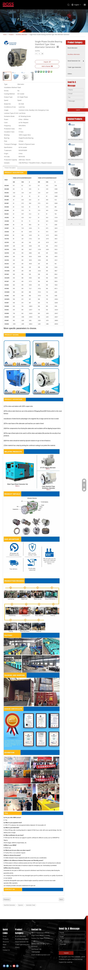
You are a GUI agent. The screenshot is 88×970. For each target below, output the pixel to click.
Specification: (8, 147)
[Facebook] (4, 966)
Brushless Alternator (22, 939)
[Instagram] (17, 966)
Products (6, 939)
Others (17, 947)
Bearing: (6, 138)
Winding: (7, 135)
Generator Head (30, 905)
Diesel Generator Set (21, 942)
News (4, 944)
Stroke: (6, 91)
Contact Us (6, 950)
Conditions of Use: (10, 107)
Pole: (5, 141)
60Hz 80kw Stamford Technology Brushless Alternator (75, 179)
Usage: (6, 110)
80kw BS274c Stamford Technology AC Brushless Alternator (75, 139)
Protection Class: (9, 129)
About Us (6, 942)
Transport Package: (10, 144)
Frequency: (7, 126)
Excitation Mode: (9, 116)
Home (5, 936)
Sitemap (79, 959)
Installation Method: (10, 87)
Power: (6, 119)
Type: (6, 84)
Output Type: (8, 97)
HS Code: (7, 157)
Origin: (6, 153)
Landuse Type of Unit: (11, 113)
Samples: (7, 163)
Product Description (10, 168)
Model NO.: (7, 104)
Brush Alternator (20, 936)
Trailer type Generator (22, 944)
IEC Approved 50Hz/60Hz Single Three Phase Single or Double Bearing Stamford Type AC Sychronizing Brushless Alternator (75, 159)
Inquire (46, 62)
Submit (66, 953)
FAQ (4, 947)
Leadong (69, 962)
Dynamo (20, 905)
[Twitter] (10, 966)
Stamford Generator (9, 905)
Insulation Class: (9, 132)
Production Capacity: (10, 160)
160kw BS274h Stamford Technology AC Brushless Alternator (75, 199)
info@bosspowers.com (42, 955)
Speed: (6, 100)
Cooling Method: (9, 94)
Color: (6, 122)
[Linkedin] (7, 966)
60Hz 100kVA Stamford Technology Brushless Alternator (75, 219)
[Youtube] (14, 966)
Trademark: (8, 150)
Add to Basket (46, 66)
